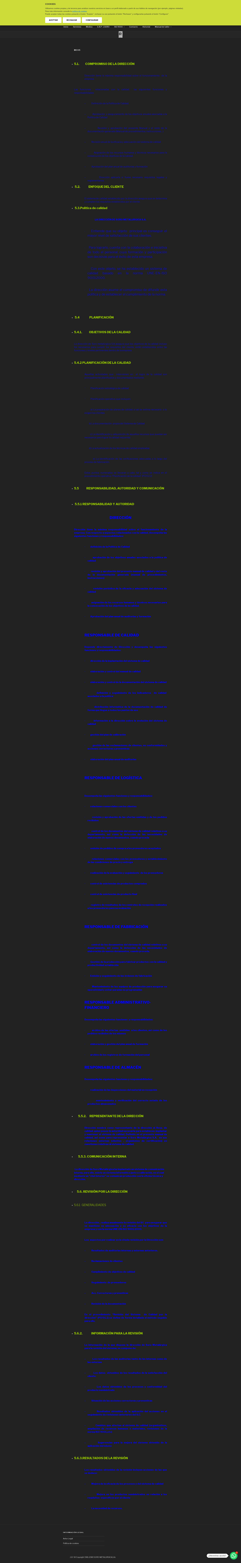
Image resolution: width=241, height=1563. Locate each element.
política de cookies (79, 11)
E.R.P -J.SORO (103, 27)
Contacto (133, 27)
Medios (89, 27)
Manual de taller (162, 27)
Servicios (77, 27)
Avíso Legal (68, 1538)
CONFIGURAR (92, 20)
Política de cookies (71, 1543)
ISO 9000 (118, 27)
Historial (146, 27)
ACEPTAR (53, 20)
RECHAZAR (72, 20)
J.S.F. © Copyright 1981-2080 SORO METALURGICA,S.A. (93, 1557)
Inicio (66, 27)
